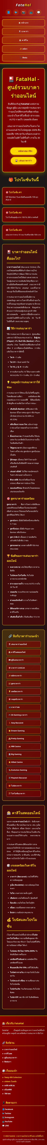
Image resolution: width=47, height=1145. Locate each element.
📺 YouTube (7, 1121)
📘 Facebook (7, 1109)
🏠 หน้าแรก (23, 23)
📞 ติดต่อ (23, 57)
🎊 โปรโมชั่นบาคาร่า (17, 793)
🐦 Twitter (6, 1113)
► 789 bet (6, 1093)
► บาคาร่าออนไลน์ (9, 1049)
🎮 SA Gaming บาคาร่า (18, 715)
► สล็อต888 (7, 1089)
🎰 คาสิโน (23, 40)
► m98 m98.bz (8, 1085)
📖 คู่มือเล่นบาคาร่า (16, 660)
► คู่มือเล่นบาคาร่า (9, 1057)
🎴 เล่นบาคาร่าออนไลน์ (18, 644)
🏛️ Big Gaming (15, 754)
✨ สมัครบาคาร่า (15, 675)
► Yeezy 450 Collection (12, 1077)
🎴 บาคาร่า (23, 31)
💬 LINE (5, 1125)
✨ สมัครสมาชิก (23, 151)
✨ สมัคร (23, 49)
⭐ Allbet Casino (16, 762)
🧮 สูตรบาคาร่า (15, 683)
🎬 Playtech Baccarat (18, 778)
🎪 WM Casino (15, 746)
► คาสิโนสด (7, 1053)
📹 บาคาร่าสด (14, 707)
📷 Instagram (8, 1117)
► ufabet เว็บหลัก (9, 1081)
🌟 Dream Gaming (16, 731)
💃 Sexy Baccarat (16, 723)
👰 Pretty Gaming (16, 738)
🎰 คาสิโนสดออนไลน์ (17, 652)
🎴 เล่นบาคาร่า (23, 160)
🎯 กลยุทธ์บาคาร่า (16, 699)
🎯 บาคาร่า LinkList (17, 668)
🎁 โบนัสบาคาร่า (15, 786)
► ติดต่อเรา (6, 1061)
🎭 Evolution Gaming (18, 770)
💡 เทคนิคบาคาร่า (16, 691)
